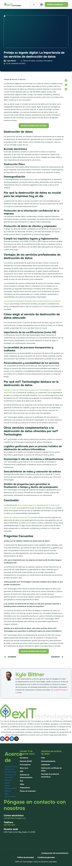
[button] (66, 80)
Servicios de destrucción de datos (34, 126)
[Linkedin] (11, 738)
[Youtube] (7, 738)
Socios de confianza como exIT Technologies (21, 517)
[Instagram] (16, 738)
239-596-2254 (9, 825)
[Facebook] (2, 738)
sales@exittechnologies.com (15, 818)
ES (34, 4)
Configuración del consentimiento (54, 853)
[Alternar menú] (41, 4)
